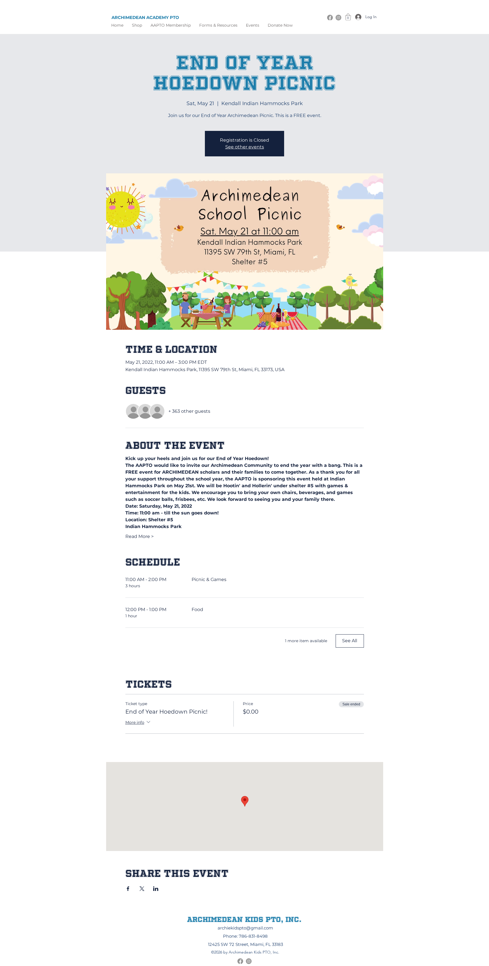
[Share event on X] (142, 888)
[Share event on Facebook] (128, 888)
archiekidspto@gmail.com (245, 928)
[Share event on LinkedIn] (155, 888)
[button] (218, 25)
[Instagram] (338, 17)
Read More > (139, 536)
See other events (244, 147)
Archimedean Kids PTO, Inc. (244, 919)
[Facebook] (330, 17)
